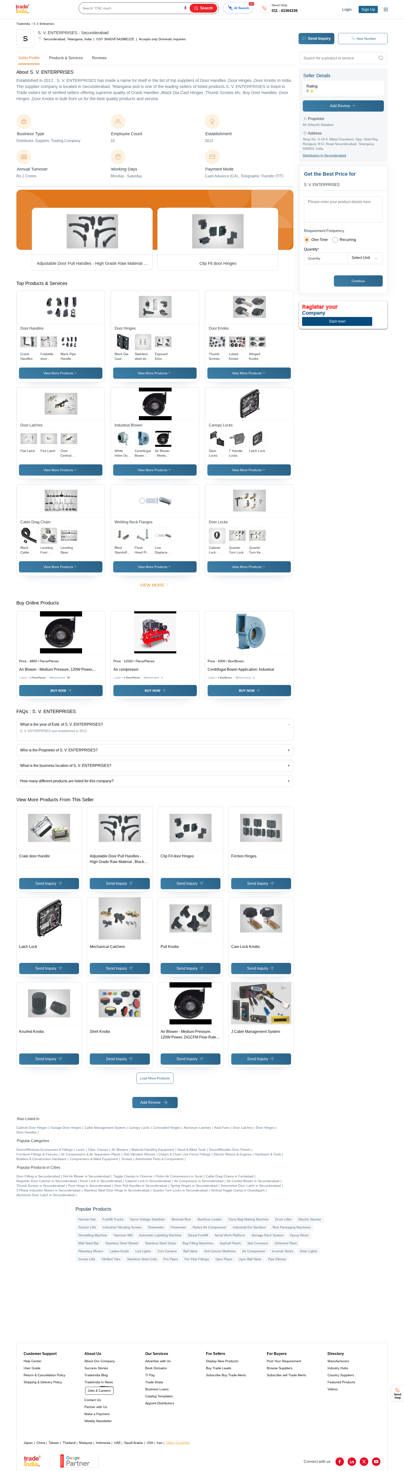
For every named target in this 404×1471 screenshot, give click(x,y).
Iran (159, 1443)
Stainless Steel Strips (160, 1243)
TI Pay (150, 1375)
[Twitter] (364, 1461)
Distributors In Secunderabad (324, 155)
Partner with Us (95, 1407)
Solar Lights (308, 1251)
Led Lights (143, 1251)
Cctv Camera (167, 1251)
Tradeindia (23, 23)
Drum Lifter (283, 1219)
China (40, 1443)
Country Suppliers (341, 1375)
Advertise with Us (158, 1361)
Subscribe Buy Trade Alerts (226, 1375)
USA (150, 1443)
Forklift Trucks (113, 1219)
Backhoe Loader (210, 1219)
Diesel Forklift (198, 1235)
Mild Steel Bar (88, 1243)
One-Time (319, 240)
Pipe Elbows (277, 1259)
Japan (28, 1443)
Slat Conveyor (257, 1243)
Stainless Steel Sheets (121, 1243)
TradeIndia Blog (96, 1375)
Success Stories (96, 1368)
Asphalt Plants (230, 1243)
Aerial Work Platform (230, 1235)
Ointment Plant (286, 1243)
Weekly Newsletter (98, 1421)
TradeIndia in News (98, 1382)
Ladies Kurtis (119, 1251)
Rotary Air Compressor (209, 1227)
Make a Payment (96, 1414)
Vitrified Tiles (111, 1259)
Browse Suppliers (279, 1368)
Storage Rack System (268, 1235)
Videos (333, 1389)
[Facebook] (339, 1461)
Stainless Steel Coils (142, 1259)
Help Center (32, 1361)
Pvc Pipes (170, 1259)
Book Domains (156, 1368)
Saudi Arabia (133, 1443)
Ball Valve (190, 1251)
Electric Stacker (309, 1219)
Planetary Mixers (90, 1251)
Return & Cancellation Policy (44, 1375)
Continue (358, 281)
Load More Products (155, 1078)
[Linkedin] (351, 1461)
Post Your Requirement (284, 1361)
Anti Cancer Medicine (220, 1251)
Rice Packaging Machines (292, 1227)
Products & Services (66, 58)
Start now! (337, 321)
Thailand (69, 1443)
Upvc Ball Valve (250, 1259)
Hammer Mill (123, 1235)
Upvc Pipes (224, 1259)
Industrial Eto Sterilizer (249, 1227)
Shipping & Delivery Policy (43, 1382)
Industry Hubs (338, 1368)
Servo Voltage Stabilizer (147, 1219)
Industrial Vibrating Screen (122, 1227)
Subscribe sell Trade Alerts (286, 1375)
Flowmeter (178, 1227)
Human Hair (87, 1219)
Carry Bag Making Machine (248, 1219)
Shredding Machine (92, 1235)
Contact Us (92, 1400)
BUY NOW (58, 690)
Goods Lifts (86, 1259)
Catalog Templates (159, 1396)
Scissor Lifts (87, 1227)
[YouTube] (376, 1461)
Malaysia (85, 1443)
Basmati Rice (181, 1219)
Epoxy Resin (299, 1235)
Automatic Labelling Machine (160, 1235)
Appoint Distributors (159, 1403)
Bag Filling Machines (198, 1243)
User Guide (32, 1368)
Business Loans (157, 1389)
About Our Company (99, 1361)
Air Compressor (253, 1251)
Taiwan (54, 1443)
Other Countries (178, 1443)
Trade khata (154, 1382)
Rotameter (156, 1227)
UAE (117, 1443)
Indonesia (103, 1443)
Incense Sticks (282, 1251)
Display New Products (222, 1361)
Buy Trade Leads (218, 1368)
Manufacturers (338, 1361)
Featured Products (341, 1382)
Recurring (348, 240)
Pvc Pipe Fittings (196, 1259)
